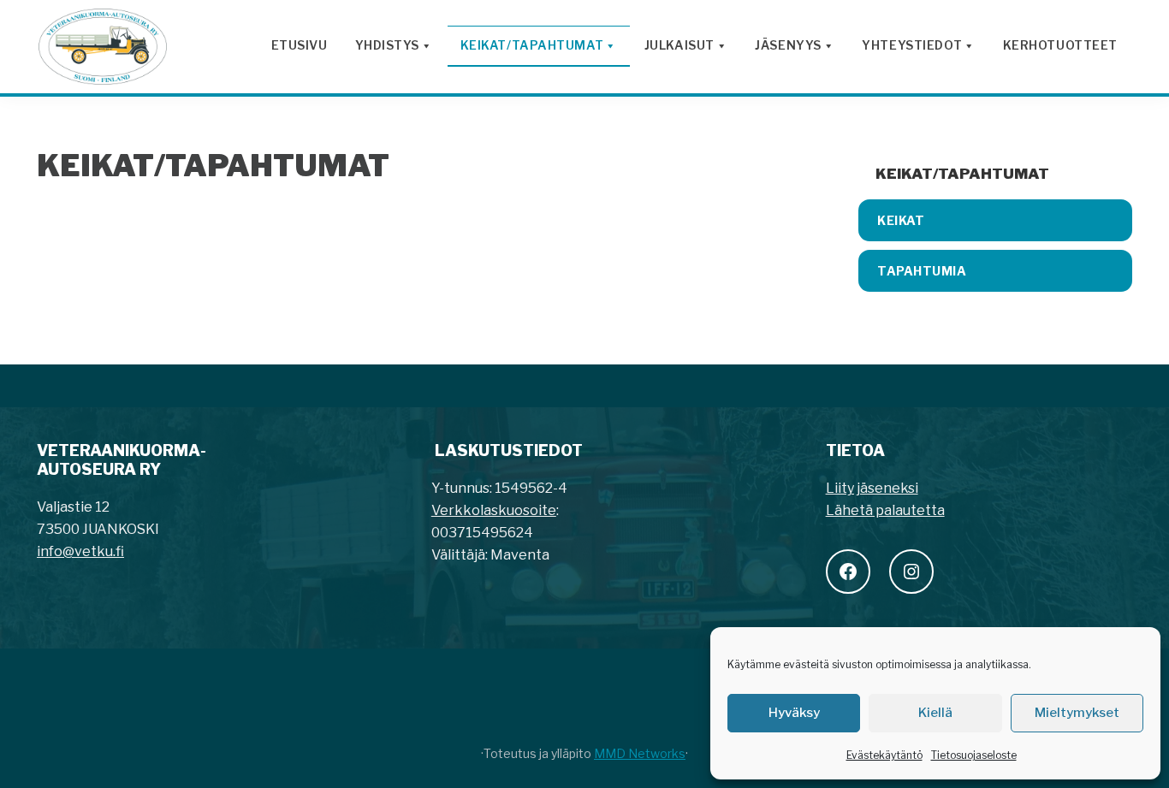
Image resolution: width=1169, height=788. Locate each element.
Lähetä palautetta (885, 510)
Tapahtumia (922, 271)
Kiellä (935, 712)
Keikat (900, 220)
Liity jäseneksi (872, 488)
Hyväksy (794, 712)
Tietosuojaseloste (974, 755)
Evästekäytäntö (884, 755)
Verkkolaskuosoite (493, 510)
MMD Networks (639, 753)
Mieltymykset (1077, 712)
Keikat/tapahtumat (962, 173)
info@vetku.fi (80, 551)
